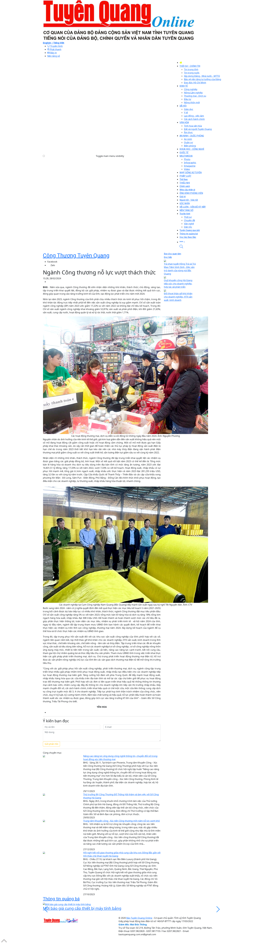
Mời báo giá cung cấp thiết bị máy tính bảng (82, 908)
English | (48, 42)
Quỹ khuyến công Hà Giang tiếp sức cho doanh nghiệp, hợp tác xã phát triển (178, 283)
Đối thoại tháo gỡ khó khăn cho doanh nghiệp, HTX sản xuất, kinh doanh (178, 297)
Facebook (52, 261)
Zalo (53, 265)
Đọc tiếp (168, 257)
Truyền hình (56, 46)
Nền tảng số (53, 55)
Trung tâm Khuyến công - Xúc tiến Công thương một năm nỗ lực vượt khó (121, 820)
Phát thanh (55, 49)
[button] (200, 242)
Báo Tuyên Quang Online (139, 917)
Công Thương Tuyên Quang (76, 255)
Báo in (53, 52)
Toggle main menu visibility (110, 156)
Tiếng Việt (58, 42)
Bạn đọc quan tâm (172, 253)
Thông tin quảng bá (61, 898)
